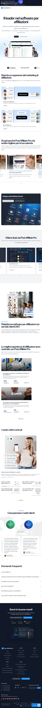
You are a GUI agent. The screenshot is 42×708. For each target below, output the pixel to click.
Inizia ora (16, 36)
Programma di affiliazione (34, 656)
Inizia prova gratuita (16, 678)
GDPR (26, 704)
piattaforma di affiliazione (22, 242)
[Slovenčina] (18, 698)
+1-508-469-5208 (6, 689)
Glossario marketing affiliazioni (7, 670)
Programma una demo (28, 617)
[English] (3, 698)
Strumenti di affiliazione (21, 673)
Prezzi (7, 651)
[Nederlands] (13, 698)
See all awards (20, 531)
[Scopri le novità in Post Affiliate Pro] (21, 261)
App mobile (7, 657)
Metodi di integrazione (7, 655)
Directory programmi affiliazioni (7, 672)
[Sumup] (33, 68)
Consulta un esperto (23, 36)
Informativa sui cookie (19, 704)
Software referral (21, 671)
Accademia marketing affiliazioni (7, 668)
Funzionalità (7, 653)
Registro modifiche (21, 654)
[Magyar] (9, 698)
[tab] (20, 183)
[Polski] (14, 698)
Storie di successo (35, 654)
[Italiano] (11, 698)
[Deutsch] (1, 698)
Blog (7, 664)
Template (7, 666)
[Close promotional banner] (41, 1)
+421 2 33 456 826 (6, 685)
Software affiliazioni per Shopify (21, 664)
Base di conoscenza (21, 650)
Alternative (7, 659)
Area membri (21, 652)
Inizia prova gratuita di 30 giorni (16, 617)
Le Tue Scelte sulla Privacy (26, 705)
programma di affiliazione (12, 80)
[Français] (7, 698)
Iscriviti (39, 687)
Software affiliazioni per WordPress (21, 669)
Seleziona (5, 105)
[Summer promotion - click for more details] (21, 3)
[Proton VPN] (20, 68)
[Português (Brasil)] (16, 698)
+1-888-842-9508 (6, 687)
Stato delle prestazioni (21, 656)
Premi (35, 652)
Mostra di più (21, 418)
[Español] (5, 698)
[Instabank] (7, 68)
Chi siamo (34, 650)
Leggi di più (21, 500)
